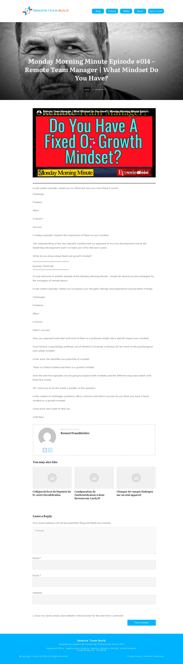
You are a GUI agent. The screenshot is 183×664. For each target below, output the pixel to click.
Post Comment (142, 622)
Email (37, 575)
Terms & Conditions (154, 656)
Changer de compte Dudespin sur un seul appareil (136, 485)
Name (37, 558)
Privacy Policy (134, 656)
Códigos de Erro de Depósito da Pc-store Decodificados (52, 485)
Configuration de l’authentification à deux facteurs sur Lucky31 (94, 485)
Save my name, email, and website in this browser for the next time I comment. (79, 615)
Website (37, 592)
